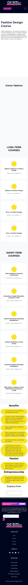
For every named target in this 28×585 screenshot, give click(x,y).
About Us (14, 538)
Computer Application (14, 571)
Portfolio (14, 544)
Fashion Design (14, 562)
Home (14, 535)
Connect (14, 541)
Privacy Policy (14, 576)
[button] (25, 8)
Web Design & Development (14, 573)
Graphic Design (14, 568)
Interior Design (14, 565)
